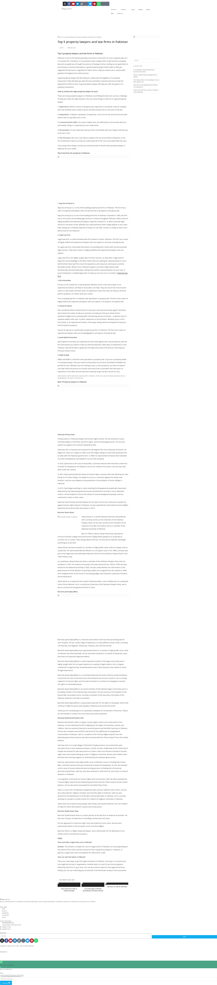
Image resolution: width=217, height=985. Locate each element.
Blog (112, 13)
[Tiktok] (82, 4)
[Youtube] (73, 4)
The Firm (113, 9)
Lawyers (140, 9)
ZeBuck (9, 952)
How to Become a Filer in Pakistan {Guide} (69, 890)
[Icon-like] (103, 4)
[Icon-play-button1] (107, 4)
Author (62, 48)
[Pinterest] (94, 4)
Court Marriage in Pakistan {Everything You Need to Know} (93, 890)
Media (148, 9)
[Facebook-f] (69, 4)
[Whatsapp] (99, 4)
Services (123, 9)
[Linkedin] (77, 4)
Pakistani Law (71, 48)
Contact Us (120, 13)
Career (133, 9)
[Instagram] (65, 4)
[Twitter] (90, 4)
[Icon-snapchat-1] (86, 4)
